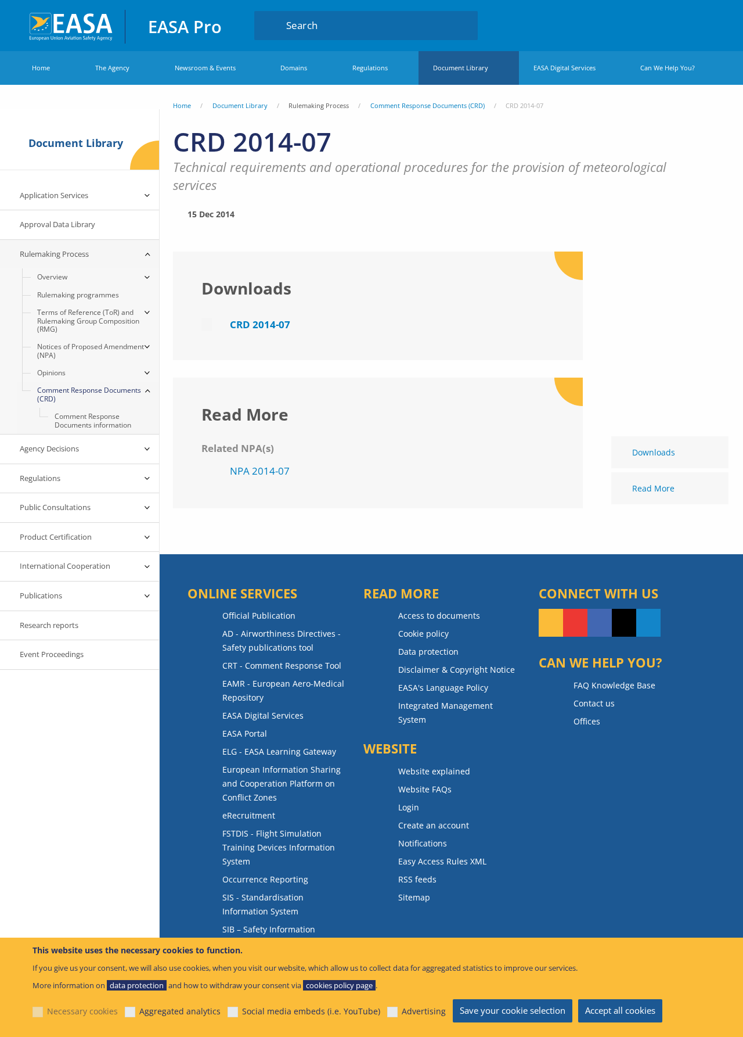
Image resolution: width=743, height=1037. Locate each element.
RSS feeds (417, 879)
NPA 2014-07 (260, 471)
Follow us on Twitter (624, 623)
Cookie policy (423, 633)
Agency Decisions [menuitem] (49, 448)
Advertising (424, 1011)
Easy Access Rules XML (442, 861)
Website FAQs (425, 789)
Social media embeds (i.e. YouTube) (311, 1011)
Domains (293, 67)
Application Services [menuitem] (54, 195)
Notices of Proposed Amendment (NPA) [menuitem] (90, 351)
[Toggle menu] (147, 195)
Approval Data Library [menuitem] (57, 224)
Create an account (433, 825)
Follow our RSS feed (551, 623)
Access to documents (439, 615)
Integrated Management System (445, 712)
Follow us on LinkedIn (648, 623)
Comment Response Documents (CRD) (427, 105)
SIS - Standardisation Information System (263, 904)
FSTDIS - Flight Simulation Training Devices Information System (278, 847)
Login (681, 25)
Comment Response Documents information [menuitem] (93, 420)
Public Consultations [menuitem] (55, 507)
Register (704, 25)
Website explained (434, 771)
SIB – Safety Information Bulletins (268, 936)
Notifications (422, 843)
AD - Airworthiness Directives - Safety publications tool (281, 640)
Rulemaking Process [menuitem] (54, 254)
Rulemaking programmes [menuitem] (78, 295)
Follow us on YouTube (575, 623)
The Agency (112, 67)
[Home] (71, 25)
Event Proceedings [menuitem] (52, 654)
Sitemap (414, 897)
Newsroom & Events (205, 67)
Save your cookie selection (512, 1010)
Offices (587, 721)
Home (41, 67)
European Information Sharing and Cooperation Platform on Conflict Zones (281, 783)
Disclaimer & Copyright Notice (456, 669)
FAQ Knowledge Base (614, 685)
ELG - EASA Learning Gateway (279, 751)
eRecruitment (248, 815)
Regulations (370, 67)
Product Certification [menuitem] (56, 537)
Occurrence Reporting (265, 879)
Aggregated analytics (180, 1011)
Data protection (428, 651)
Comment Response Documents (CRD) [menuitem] (89, 394)
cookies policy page (339, 985)
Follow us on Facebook (599, 623)
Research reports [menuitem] (49, 625)
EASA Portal (244, 733)
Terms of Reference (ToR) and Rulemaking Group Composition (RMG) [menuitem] (88, 320)
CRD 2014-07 (260, 324)
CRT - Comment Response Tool (281, 665)
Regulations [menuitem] (40, 478)
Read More (653, 488)
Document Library (460, 67)
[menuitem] (681, 25)
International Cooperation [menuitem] (65, 566)
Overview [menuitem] (52, 277)
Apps (647, 25)
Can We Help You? (667, 67)
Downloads (653, 452)
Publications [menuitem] (41, 595)
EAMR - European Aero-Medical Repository (283, 690)
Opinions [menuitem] (51, 373)
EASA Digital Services (564, 67)
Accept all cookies (620, 1010)
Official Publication (258, 615)
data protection (137, 985)
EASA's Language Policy (443, 687)
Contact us (594, 703)
